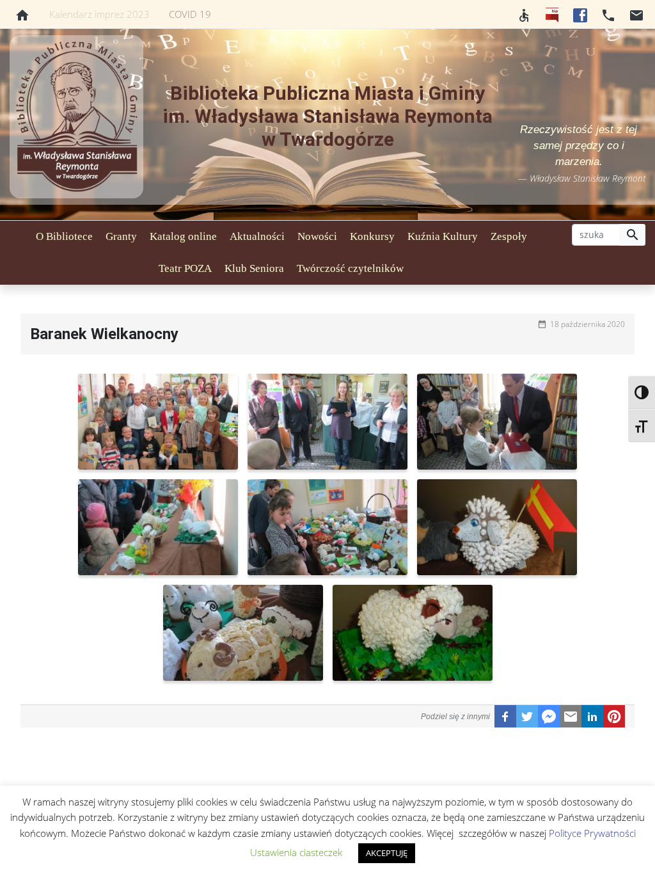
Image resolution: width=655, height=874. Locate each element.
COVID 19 (190, 14)
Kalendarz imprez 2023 (99, 14)
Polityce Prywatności (592, 833)
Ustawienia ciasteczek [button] (296, 852)
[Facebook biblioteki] (580, 14)
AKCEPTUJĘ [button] (386, 853)
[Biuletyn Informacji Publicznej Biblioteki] (552, 14)
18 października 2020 (587, 324)
